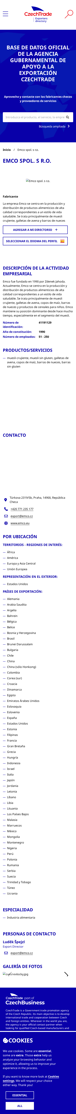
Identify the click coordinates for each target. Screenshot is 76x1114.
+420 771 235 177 (22, 509)
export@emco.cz (22, 516)
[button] (66, 975)
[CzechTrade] (38, 14)
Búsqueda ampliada (52, 126)
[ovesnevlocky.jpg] (38, 974)
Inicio (7, 150)
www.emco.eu (20, 523)
